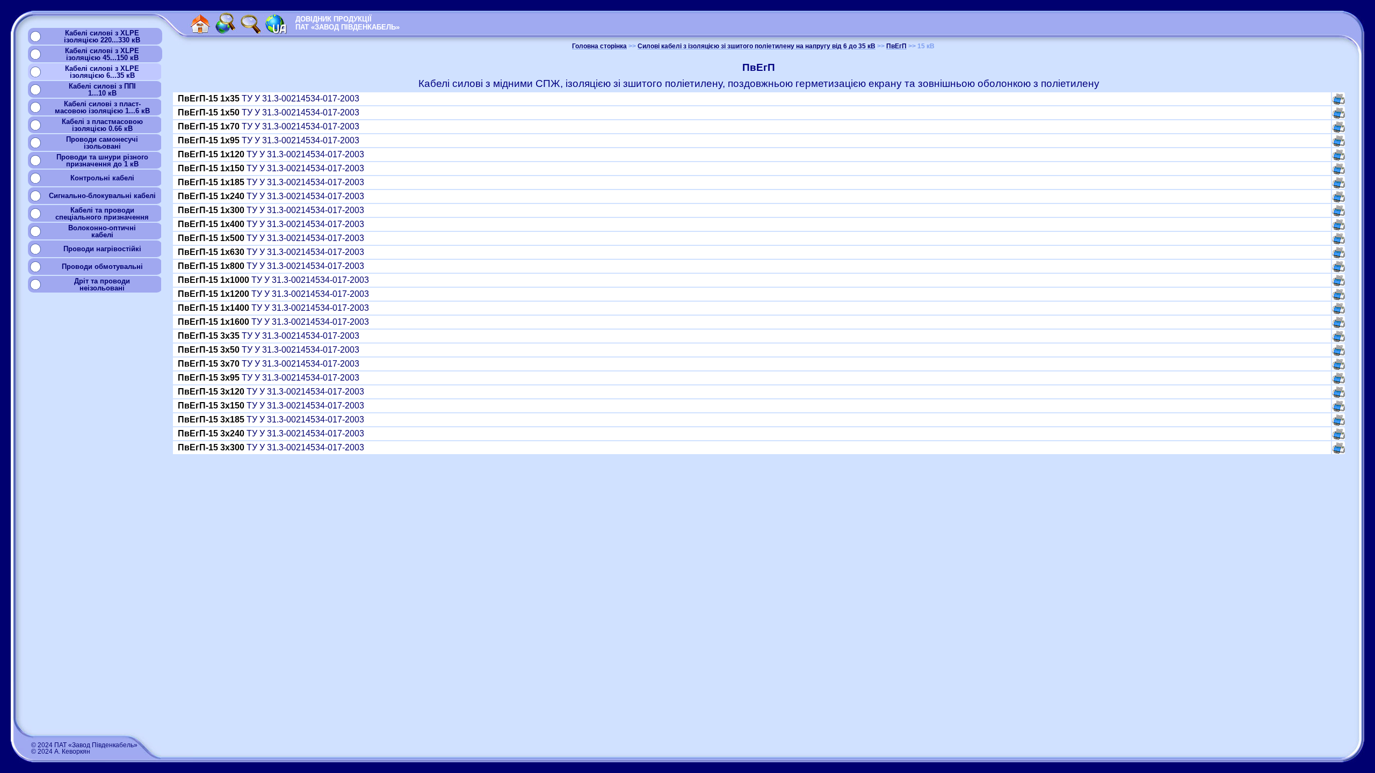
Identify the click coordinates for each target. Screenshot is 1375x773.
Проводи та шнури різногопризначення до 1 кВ (102, 160)
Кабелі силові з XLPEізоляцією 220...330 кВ (102, 36)
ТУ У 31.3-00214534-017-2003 (269, 98)
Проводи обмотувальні (102, 266)
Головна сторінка (599, 46)
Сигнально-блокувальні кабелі (102, 196)
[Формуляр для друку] (1338, 101)
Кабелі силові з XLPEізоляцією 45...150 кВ (102, 54)
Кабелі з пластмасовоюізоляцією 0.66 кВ (102, 125)
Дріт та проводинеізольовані (102, 284)
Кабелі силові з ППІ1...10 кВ (102, 89)
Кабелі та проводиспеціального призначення (102, 213)
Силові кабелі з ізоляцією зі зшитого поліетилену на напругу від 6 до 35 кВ (756, 46)
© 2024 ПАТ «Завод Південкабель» (84, 745)
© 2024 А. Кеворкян (60, 751)
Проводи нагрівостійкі (102, 249)
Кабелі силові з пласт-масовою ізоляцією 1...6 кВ (102, 107)
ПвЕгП (896, 46)
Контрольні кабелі (102, 178)
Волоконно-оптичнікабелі (102, 231)
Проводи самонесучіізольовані (102, 142)
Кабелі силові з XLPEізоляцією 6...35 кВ (102, 71)
